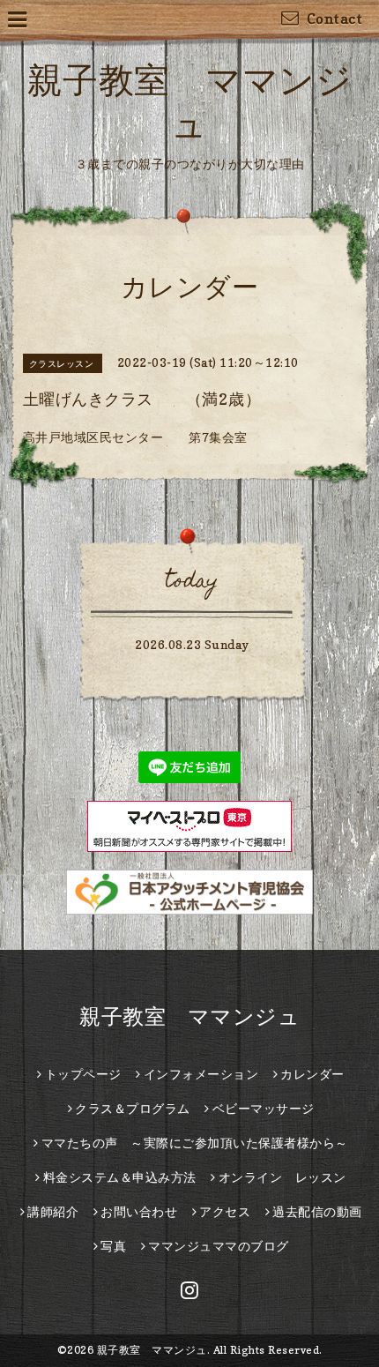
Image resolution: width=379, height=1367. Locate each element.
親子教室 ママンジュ (189, 1016)
